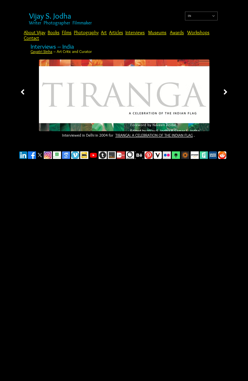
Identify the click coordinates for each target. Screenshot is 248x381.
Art (104, 32)
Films (66, 32)
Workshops (198, 32)
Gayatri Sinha (41, 51)
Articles (116, 32)
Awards (177, 32)
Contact (31, 38)
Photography (86, 32)
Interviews (135, 32)
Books (53, 32)
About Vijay (34, 32)
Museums (157, 32)
